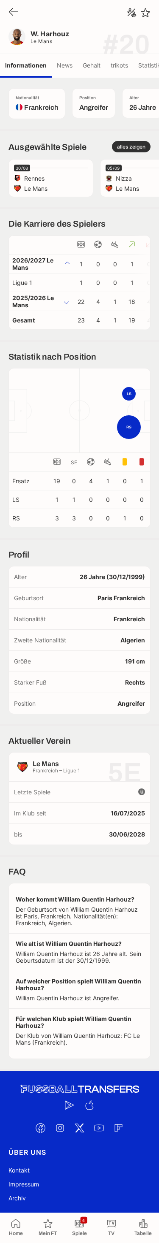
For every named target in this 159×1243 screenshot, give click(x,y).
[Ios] (89, 1105)
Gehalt (91, 65)
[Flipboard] (118, 1128)
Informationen (26, 65)
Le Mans (41, 41)
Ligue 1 (22, 282)
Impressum (23, 1184)
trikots (119, 65)
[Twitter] (79, 1128)
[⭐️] (145, 13)
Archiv (17, 1198)
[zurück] (13, 12)
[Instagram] (60, 1128)
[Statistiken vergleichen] (132, 13)
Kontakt (19, 1170)
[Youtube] (99, 1128)
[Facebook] (40, 1128)
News (65, 65)
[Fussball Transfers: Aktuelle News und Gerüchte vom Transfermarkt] (79, 1089)
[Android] (70, 1105)
